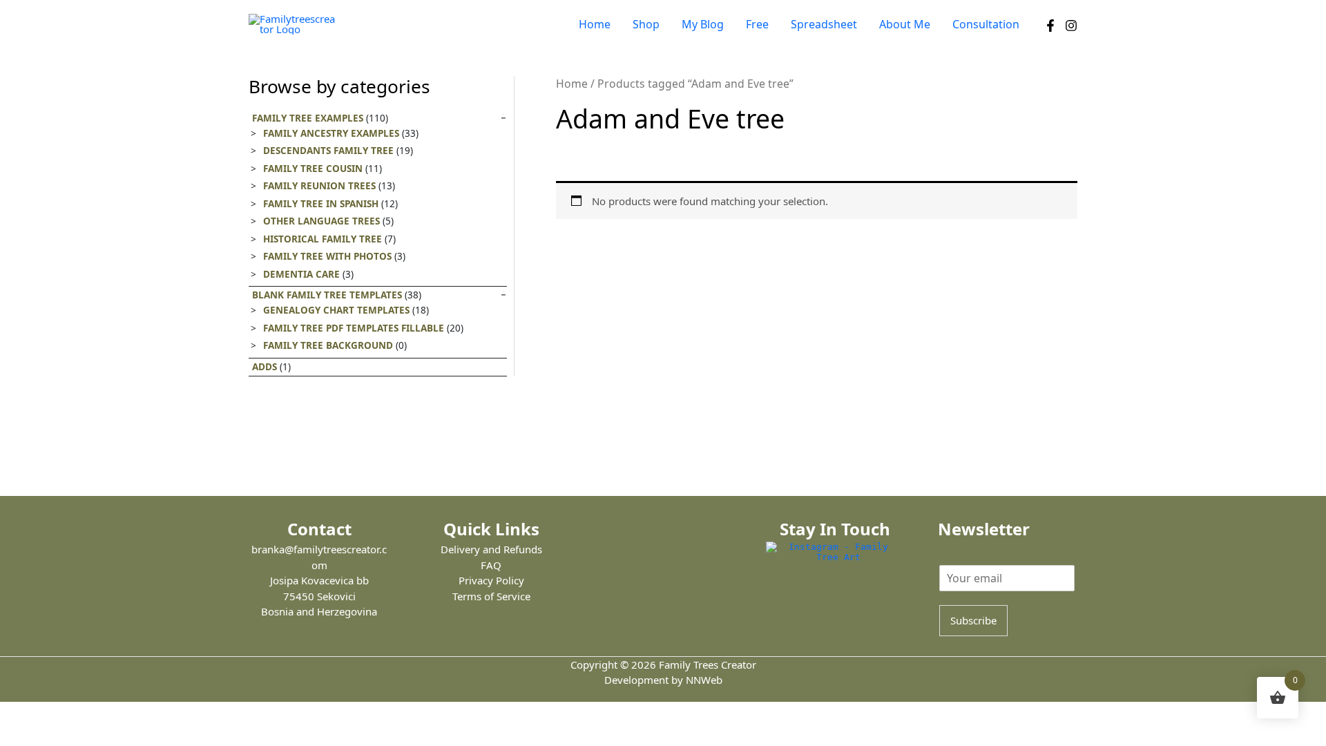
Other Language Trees (321, 221)
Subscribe (973, 620)
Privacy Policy (491, 580)
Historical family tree (322, 239)
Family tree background (328, 345)
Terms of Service (491, 596)
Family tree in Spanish (320, 204)
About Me (904, 24)
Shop (646, 24)
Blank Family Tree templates (327, 295)
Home (595, 24)
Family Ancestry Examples (331, 133)
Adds (264, 367)
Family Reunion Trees (319, 186)
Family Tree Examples (307, 118)
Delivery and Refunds (491, 549)
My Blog (703, 24)
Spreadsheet (824, 24)
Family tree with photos (327, 256)
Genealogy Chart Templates (336, 310)
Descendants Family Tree (328, 150)
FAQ (491, 565)
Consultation (985, 24)
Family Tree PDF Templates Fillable (353, 328)
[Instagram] (1071, 25)
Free (757, 24)
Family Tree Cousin (313, 168)
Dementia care (301, 274)
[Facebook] (1050, 25)
